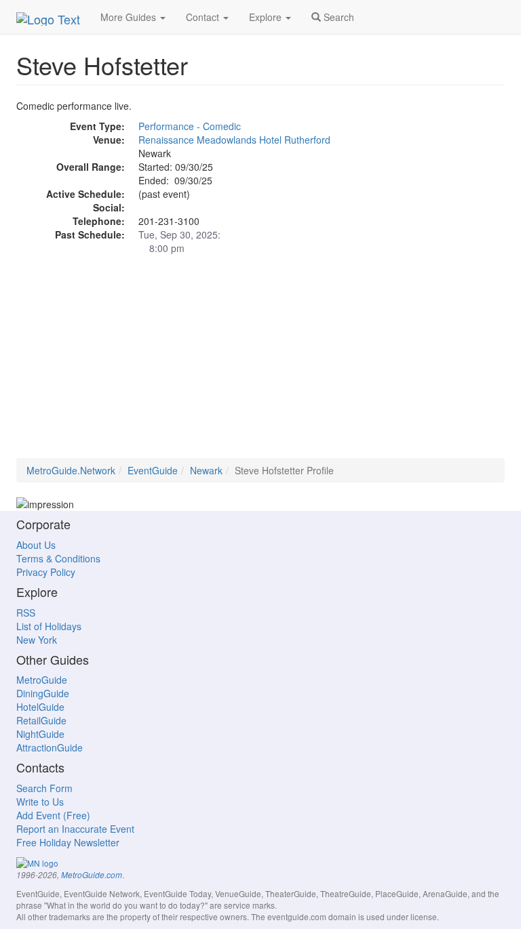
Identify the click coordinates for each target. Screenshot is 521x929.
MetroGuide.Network (70, 470)
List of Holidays (48, 626)
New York (36, 639)
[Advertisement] (260, 363)
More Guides (129, 17)
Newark (206, 470)
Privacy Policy (45, 572)
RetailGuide (41, 720)
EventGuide (153, 470)
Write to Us (40, 801)
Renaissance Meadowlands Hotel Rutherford (234, 139)
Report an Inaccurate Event (75, 828)
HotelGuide (40, 707)
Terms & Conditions (58, 558)
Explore (266, 17)
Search (337, 17)
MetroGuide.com (91, 874)
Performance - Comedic (189, 126)
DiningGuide (42, 693)
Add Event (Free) (53, 815)
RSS (25, 612)
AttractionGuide (49, 747)
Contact (204, 17)
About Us (36, 545)
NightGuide (40, 734)
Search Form (44, 788)
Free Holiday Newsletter (67, 842)
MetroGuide (41, 679)
